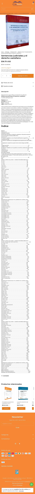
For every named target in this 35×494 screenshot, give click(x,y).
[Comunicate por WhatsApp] (31, 484)
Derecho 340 (13, 52)
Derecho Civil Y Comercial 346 (25, 52)
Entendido (21, 491)
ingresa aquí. (27, 481)
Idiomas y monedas (6, 466)
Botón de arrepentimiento (17, 483)
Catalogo (7, 52)
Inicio (2, 52)
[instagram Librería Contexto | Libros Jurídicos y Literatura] (15, 443)
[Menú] (2, 3)
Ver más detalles (6, 64)
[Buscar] (32, 8)
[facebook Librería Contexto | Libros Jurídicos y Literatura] (19, 443)
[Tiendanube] (17, 485)
